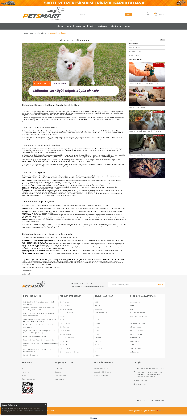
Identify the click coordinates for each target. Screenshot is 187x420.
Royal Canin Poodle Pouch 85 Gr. (34, 336)
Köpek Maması (65, 305)
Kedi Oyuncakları (66, 309)
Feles (96, 334)
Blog (23, 368)
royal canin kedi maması (138, 316)
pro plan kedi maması (137, 313)
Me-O (97, 320)
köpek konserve (135, 341)
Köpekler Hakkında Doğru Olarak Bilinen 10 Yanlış (146, 131)
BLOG (127, 26)
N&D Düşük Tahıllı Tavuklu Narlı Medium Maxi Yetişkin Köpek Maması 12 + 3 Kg (38, 314)
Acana (97, 327)
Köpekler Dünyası (135, 51)
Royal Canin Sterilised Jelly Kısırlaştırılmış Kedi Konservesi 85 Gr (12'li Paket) (39, 332)
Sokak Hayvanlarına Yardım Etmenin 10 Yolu (144, 83)
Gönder (159, 285)
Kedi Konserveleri (66, 334)
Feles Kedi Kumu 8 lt (30, 355)
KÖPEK (60, 26)
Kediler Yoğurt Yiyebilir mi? (138, 107)
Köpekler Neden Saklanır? (138, 155)
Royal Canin (99, 309)
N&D (96, 302)
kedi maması (134, 352)
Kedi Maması (64, 302)
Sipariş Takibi (59, 379)
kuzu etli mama (135, 348)
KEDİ (69, 26)
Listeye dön (26, 274)
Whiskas (97, 323)
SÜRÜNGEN (116, 26)
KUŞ (91, 26)
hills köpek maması (136, 330)
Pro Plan (98, 305)
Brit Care (98, 341)
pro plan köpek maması (138, 323)
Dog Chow (98, 348)
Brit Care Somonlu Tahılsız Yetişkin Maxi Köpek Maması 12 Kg (39, 326)
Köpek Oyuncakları (66, 313)
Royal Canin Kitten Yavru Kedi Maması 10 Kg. (38, 340)
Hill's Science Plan (101, 313)
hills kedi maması (136, 334)
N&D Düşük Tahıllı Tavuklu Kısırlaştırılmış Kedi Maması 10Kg (38, 303)
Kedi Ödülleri (64, 341)
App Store (144, 400)
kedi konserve (135, 338)
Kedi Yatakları (64, 345)
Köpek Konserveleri (67, 338)
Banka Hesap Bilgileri (101, 375)
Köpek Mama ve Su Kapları (69, 352)
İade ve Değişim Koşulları (102, 372)
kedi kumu (133, 305)
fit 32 (131, 309)
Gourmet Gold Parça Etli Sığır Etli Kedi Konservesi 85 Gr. (40, 345)
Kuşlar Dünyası (134, 55)
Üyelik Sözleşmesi (28, 379)
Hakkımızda (26, 372)
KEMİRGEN (102, 26)
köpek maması (135, 302)
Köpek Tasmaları (65, 323)
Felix (96, 352)
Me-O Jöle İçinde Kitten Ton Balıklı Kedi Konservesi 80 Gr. (37, 350)
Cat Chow (98, 345)
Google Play (159, 400)
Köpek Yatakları (65, 348)
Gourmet (98, 355)
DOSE (97, 316)
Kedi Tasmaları (65, 327)
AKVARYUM (80, 26)
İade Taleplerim (60, 375)
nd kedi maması (135, 327)
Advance (98, 338)
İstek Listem (59, 368)
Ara (162, 40)
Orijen (97, 330)
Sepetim (58, 372)
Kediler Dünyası (134, 47)
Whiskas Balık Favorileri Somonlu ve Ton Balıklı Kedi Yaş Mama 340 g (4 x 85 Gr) (39, 320)
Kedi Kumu (63, 316)
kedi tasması (134, 345)
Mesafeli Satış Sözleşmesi (102, 368)
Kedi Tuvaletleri (65, 330)
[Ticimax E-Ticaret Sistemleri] (93, 418)
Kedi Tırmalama (65, 320)
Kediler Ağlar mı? (135, 179)
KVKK (24, 375)
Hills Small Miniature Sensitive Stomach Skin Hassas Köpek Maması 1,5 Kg (38, 309)
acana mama (134, 320)
